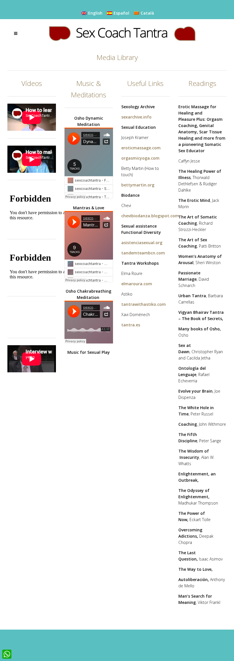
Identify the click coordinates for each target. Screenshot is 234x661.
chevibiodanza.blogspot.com (150, 215)
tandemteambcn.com (143, 253)
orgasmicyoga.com (140, 158)
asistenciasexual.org (141, 242)
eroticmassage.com (141, 147)
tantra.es (130, 325)
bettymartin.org (137, 185)
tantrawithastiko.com (143, 304)
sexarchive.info (136, 117)
